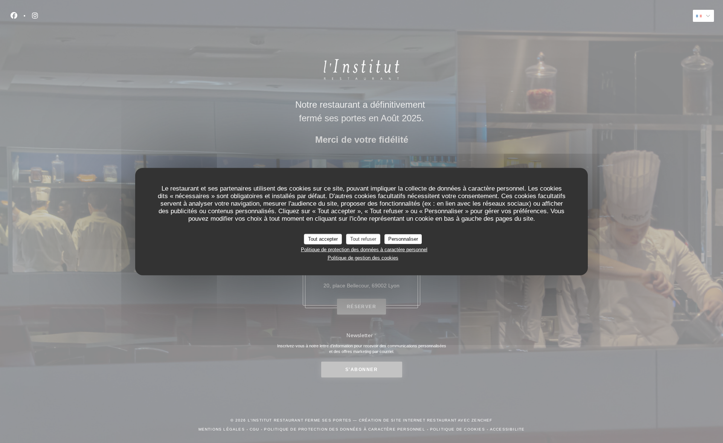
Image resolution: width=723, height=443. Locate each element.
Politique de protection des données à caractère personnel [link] (364, 249)
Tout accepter (323, 239)
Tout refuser (363, 239)
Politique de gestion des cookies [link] (363, 258)
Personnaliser (403, 239)
